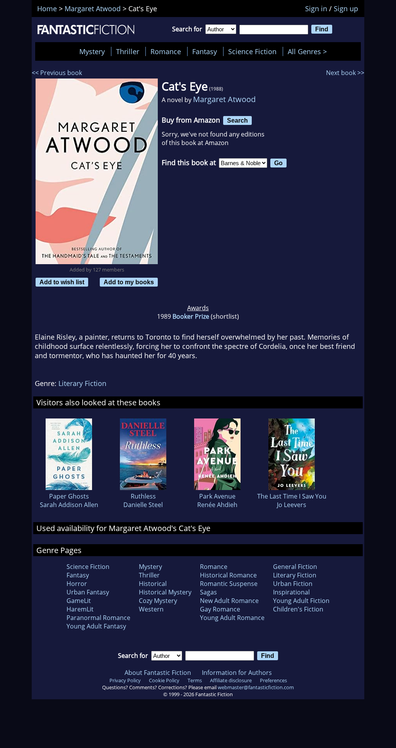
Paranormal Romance (98, 617)
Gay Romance (220, 609)
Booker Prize (190, 316)
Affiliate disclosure (231, 680)
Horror (77, 583)
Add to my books (129, 281)
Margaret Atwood (224, 99)
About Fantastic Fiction (158, 672)
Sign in (316, 8)
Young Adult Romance (232, 617)
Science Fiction (252, 51)
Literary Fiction (82, 383)
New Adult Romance (229, 600)
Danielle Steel (143, 504)
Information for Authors (237, 672)
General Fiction (295, 566)
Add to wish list (61, 281)
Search (237, 120)
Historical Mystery (165, 592)
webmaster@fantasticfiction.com (256, 687)
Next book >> (345, 72)
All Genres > (309, 51)
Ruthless (143, 496)
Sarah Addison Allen (69, 504)
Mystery (92, 51)
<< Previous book (57, 72)
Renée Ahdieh (217, 504)
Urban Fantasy (88, 592)
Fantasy (204, 51)
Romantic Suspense (229, 583)
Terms (195, 680)
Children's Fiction (298, 609)
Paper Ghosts (69, 496)
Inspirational (291, 592)
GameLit (79, 600)
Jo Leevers (291, 504)
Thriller (127, 51)
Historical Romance (228, 575)
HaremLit (80, 609)
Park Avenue (217, 496)
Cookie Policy (164, 680)
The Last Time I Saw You (291, 496)
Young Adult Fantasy (96, 626)
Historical (153, 583)
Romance (165, 51)
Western (151, 609)
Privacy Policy (125, 680)
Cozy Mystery (158, 600)
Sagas (208, 592)
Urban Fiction (292, 583)
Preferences (273, 680)
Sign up (346, 8)
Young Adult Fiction (301, 600)
